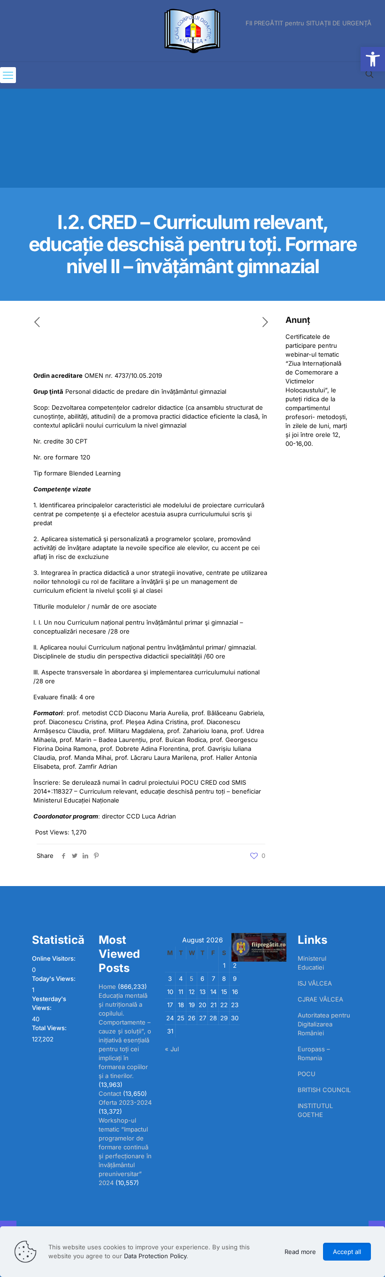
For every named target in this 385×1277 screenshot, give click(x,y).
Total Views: (50, 1028)
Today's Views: (54, 978)
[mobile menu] (8, 75)
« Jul (172, 1049)
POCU (307, 1074)
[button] (373, 59)
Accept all (347, 1251)
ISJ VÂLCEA (315, 983)
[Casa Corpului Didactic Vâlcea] (192, 30)
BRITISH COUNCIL (324, 1089)
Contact (110, 1093)
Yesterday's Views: (49, 1003)
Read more (300, 1251)
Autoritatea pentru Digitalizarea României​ (324, 1024)
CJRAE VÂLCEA (320, 999)
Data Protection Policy (155, 1256)
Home (107, 986)
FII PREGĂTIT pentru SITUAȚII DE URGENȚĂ (308, 23)
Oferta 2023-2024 (125, 1102)
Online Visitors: (54, 958)
